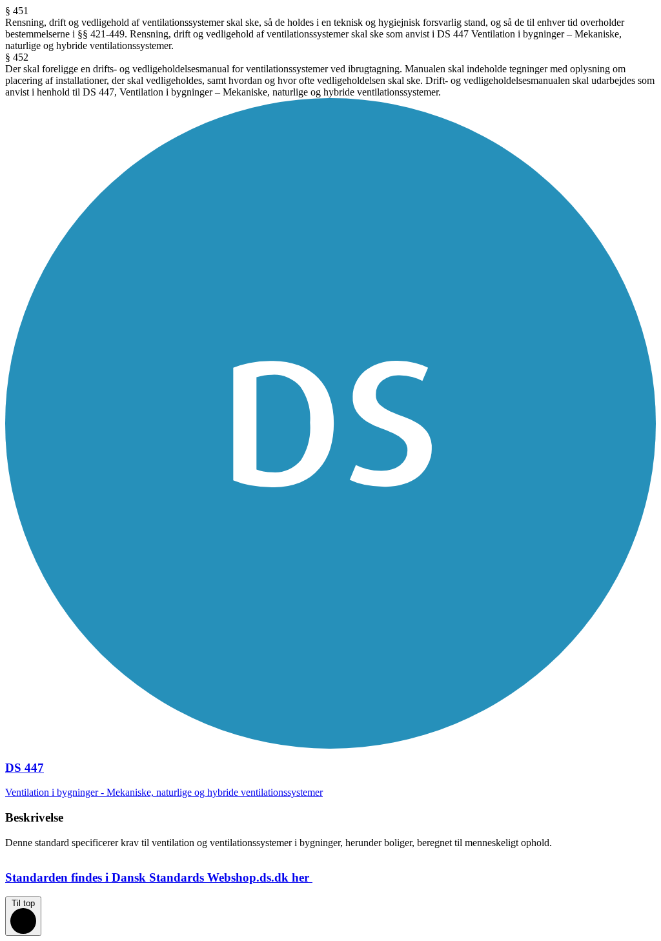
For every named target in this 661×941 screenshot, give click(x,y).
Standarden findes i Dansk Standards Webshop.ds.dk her (157, 877)
